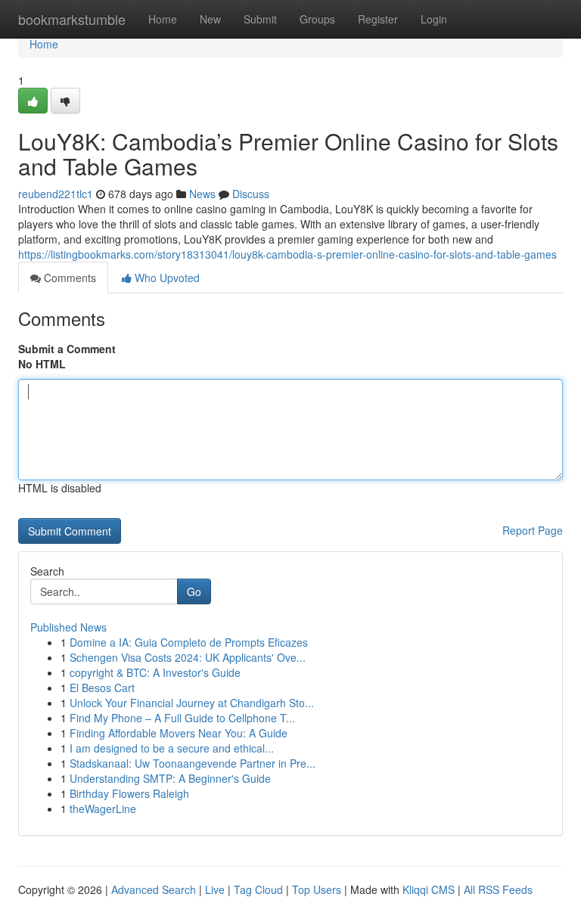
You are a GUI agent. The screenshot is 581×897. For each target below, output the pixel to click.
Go (194, 591)
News (202, 193)
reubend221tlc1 (55, 193)
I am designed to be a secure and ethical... (172, 748)
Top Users (316, 889)
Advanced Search (153, 889)
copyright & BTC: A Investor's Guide (155, 672)
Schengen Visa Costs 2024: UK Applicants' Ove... (188, 657)
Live (215, 889)
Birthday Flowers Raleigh (129, 793)
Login (434, 18)
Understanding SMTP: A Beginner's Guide (170, 778)
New (210, 18)
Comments (68, 277)
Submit (260, 18)
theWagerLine (103, 808)
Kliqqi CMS (428, 889)
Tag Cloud (258, 889)
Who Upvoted (166, 277)
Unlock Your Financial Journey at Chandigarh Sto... (192, 702)
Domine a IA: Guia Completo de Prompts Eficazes (189, 642)
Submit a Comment (67, 348)
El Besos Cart (102, 687)
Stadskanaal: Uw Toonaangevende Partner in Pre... (192, 763)
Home (162, 18)
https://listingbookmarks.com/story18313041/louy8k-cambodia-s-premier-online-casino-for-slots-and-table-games (287, 254)
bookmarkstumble (72, 19)
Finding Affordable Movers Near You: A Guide (178, 732)
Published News (68, 627)
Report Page (532, 530)
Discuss (250, 193)
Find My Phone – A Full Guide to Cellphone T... (182, 717)
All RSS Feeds (498, 889)
